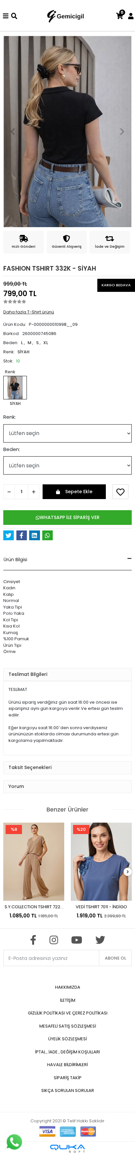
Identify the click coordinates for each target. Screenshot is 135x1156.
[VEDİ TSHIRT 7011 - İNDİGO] (101, 862)
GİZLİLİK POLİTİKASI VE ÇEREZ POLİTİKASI (67, 1013)
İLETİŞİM (67, 1000)
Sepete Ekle (78, 491)
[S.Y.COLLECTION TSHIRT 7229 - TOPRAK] (33, 862)
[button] (13, 131)
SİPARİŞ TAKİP (68, 1078)
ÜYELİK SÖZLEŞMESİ (67, 1039)
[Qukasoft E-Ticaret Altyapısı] (67, 1149)
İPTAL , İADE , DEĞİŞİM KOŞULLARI (67, 1052)
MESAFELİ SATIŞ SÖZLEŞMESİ (67, 1026)
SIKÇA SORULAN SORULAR (67, 1090)
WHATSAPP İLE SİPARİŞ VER (70, 517)
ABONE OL (115, 958)
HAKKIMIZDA (67, 987)
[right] (127, 872)
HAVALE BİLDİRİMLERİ (67, 1065)
